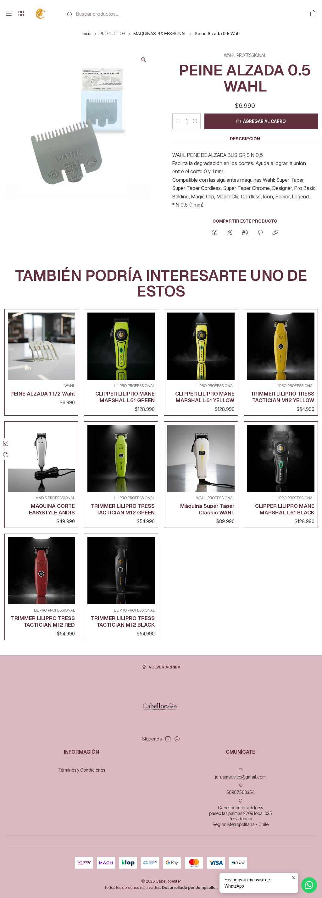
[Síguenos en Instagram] (168, 739)
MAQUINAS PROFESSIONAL (159, 34)
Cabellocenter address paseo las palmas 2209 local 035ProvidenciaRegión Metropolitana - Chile (240, 816)
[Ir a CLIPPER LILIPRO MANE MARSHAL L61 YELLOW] (201, 346)
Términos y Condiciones (81, 770)
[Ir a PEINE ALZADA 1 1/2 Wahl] (41, 346)
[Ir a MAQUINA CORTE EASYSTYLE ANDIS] (41, 458)
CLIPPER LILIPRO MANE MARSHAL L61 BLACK (284, 509)
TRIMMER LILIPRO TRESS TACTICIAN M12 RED (43, 621)
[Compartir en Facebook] (214, 233)
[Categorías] (21, 13)
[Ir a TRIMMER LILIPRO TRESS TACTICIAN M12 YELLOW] (280, 346)
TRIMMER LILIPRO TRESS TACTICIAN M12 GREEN (123, 509)
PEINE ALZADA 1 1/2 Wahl (42, 393)
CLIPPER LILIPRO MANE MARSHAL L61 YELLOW (205, 397)
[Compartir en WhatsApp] (245, 233)
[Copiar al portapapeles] (275, 233)
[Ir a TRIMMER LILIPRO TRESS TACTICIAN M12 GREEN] (121, 458)
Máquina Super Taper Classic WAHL (207, 509)
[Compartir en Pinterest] (260, 233)
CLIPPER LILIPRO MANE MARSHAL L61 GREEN (125, 397)
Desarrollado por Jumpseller (189, 887)
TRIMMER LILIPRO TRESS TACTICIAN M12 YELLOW (282, 397)
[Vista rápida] (68, 344)
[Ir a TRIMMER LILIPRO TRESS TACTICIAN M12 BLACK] (121, 570)
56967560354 (240, 792)
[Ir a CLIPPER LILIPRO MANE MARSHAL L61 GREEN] (121, 346)
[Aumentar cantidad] (195, 121)
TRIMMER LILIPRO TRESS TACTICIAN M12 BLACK (123, 621)
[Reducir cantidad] (178, 121)
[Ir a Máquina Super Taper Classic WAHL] (201, 458)
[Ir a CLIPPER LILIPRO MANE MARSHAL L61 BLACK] (280, 458)
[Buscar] (70, 14)
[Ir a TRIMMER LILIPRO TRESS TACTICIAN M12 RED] (41, 570)
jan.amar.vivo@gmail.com (240, 776)
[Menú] (9, 13)
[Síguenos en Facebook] (177, 739)
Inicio (86, 34)
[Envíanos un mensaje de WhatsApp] (309, 885)
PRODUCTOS (112, 34)
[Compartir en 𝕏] (230, 233)
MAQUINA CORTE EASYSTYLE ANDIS (52, 509)
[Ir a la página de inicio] (42, 14)
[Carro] (313, 13)
